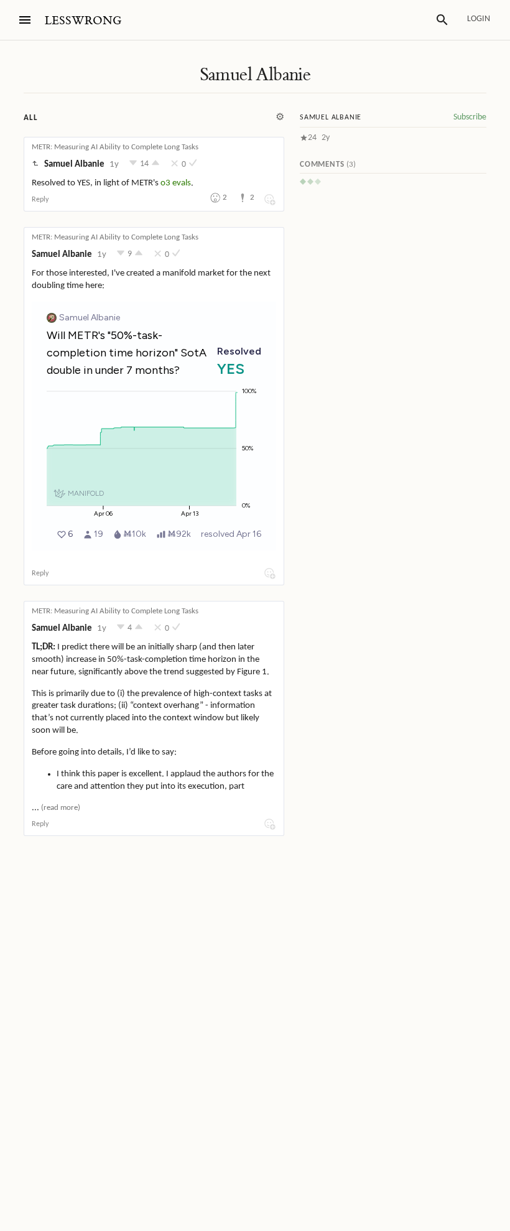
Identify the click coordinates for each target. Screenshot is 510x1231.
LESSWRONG (83, 21)
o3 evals (175, 183)
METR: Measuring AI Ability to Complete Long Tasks (115, 147)
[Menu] (25, 20)
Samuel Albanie (255, 74)
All (30, 118)
